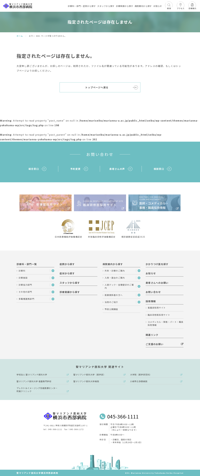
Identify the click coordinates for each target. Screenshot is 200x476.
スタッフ (105, 6)
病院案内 (143, 6)
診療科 (22, 270)
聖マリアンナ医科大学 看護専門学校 (34, 381)
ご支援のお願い (154, 344)
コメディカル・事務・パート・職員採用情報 (165, 323)
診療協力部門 (25, 284)
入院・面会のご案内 (115, 277)
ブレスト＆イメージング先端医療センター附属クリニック (37, 390)
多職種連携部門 (26, 298)
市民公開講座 (111, 309)
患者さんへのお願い (157, 282)
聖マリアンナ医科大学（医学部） (89, 374)
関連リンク (152, 335)
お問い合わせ (153, 292)
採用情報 (151, 301)
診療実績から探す (70, 292)
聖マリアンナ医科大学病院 (86, 381)
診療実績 (124, 6)
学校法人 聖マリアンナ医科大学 (32, 374)
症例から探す (67, 264)
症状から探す (67, 273)
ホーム (20, 35)
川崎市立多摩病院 (138, 381)
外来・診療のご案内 (115, 270)
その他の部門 (25, 291)
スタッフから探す (70, 282)
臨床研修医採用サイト (159, 314)
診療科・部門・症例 (82, 6)
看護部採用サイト (157, 307)
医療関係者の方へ (114, 295)
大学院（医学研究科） (141, 374)
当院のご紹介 (111, 302)
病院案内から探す (113, 264)
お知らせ (157, 6)
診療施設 (23, 277)
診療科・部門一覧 (27, 264)
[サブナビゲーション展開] (52, 270)
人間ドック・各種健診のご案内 (119, 286)
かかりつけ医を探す (157, 264)
